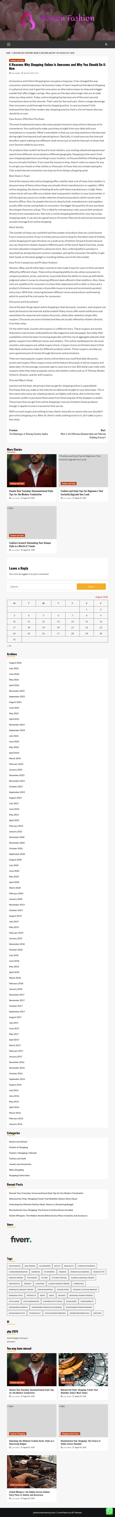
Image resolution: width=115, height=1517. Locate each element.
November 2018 (17, 944)
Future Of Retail (59, 1278)
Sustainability (87, 1301)
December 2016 (16, 1062)
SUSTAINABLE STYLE (17, 1313)
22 (86, 627)
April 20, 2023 (29, 73)
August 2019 (15, 916)
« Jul (9, 645)
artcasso (11, 1341)
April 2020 (14, 882)
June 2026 (14, 674)
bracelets (68, 1266)
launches (39, 1284)
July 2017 (14, 1023)
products (31, 1295)
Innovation (14, 1284)
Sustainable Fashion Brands (79, 1307)
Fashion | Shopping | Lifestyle (23, 1153)
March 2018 (15, 978)
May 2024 (14, 747)
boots (57, 1266)
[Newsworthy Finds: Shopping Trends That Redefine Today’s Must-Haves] (83, 1369)
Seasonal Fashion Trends (81, 1295)
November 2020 (17, 842)
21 (72, 627)
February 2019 (16, 932)
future (44, 1278)
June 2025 (14, 707)
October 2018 (16, 949)
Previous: (28, 432)
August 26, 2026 (29, 498)
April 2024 (14, 752)
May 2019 (14, 927)
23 (101, 627)
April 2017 (14, 1039)
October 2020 (16, 848)
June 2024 (14, 741)
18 (28, 627)
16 (101, 621)
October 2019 (16, 910)
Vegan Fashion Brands (55, 1313)
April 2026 (14, 685)
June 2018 (14, 961)
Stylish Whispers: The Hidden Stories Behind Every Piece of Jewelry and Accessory (48, 1215)
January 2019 (15, 938)
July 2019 (14, 921)
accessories (44, 1266)
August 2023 (15, 797)
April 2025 (14, 719)
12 (43, 621)
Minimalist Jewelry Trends (21, 1289)
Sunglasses (71, 1301)
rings (42, 1295)
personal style (16, 1295)
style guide (14, 1301)
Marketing (79, 1284)
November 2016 (17, 1068)
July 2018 (14, 955)
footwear (32, 1278)
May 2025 (14, 713)
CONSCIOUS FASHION (86, 1266)
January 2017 (15, 1056)
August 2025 (15, 702)
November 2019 (17, 904)
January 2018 (15, 989)
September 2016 (17, 1079)
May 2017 (14, 1034)
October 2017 (16, 1006)
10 (14, 621)
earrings (36, 1272)
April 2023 (14, 820)
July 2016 (14, 1090)
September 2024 (17, 730)
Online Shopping (45, 1289)
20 (58, 627)
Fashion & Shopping (18, 1147)
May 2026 (14, 679)
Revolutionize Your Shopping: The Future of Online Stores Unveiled (41, 1210)
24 (14, 633)
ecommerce (49, 1272)
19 (43, 627)
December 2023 (16, 775)
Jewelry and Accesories (20, 1164)
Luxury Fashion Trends (59, 1284)
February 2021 (16, 826)
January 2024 (15, 769)
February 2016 (16, 1118)
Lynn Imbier (16, 73)
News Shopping (16, 1169)
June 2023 (14, 809)
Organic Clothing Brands (85, 1289)
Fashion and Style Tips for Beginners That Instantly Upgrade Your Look (82, 492)
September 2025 (17, 696)
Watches (97, 1313)
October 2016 (16, 1073)
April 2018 (14, 972)
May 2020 (14, 876)
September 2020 (17, 854)
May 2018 (14, 966)
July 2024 (14, 736)
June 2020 (14, 871)
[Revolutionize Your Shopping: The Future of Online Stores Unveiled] (83, 1420)
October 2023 (16, 786)
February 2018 (16, 983)
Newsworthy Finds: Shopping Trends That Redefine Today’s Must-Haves (43, 1198)
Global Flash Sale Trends (82, 1278)
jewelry (27, 1284)
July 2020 (14, 865)
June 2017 (14, 1028)
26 (43, 633)
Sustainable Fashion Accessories (47, 1307)
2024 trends (30, 1266)
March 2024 (15, 758)
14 (72, 621)
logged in (25, 574)
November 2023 (17, 781)
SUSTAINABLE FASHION (18, 1307)
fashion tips (98, 1272)
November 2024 (17, 724)
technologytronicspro (17, 1338)
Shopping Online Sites (19, 1175)
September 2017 (17, 1011)
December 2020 (16, 837)
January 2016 (15, 1124)
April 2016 (14, 1107)
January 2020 (15, 899)
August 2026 (15, 662)
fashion (62, 1272)
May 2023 (14, 814)
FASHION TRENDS (16, 1278)
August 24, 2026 (29, 550)
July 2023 (14, 803)
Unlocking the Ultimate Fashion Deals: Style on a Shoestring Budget (41, 1204)
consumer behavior (18, 1272)
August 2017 (15, 1017)
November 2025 (17, 691)
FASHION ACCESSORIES (79, 1272)
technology (35, 1313)
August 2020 (15, 859)
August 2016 (15, 1084)
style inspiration (31, 1301)
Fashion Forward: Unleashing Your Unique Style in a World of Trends (30, 544)
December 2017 (16, 994)
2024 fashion (14, 1266)
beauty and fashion (18, 1141)
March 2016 (15, 1113)
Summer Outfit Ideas (52, 1301)
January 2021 (15, 831)
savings (61, 1295)
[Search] (106, 44)
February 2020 (16, 893)
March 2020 (15, 887)
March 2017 (15, 1045)
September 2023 (17, 792)
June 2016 (14, 1096)
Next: (83, 434)
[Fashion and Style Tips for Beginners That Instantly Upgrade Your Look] (83, 470)
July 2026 (14, 668)
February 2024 (16, 764)
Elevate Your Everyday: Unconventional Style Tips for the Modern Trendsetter (31, 492)
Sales (51, 1295)
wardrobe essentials (79, 1313)
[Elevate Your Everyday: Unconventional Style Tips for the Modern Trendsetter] (32, 470)
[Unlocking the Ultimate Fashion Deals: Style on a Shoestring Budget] (32, 1420)
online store (63, 1289)
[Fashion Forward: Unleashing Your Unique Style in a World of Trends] (32, 522)
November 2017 (17, 1000)
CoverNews (62, 1512)
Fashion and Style (17, 60)
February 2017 (16, 1051)
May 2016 (14, 1101)
